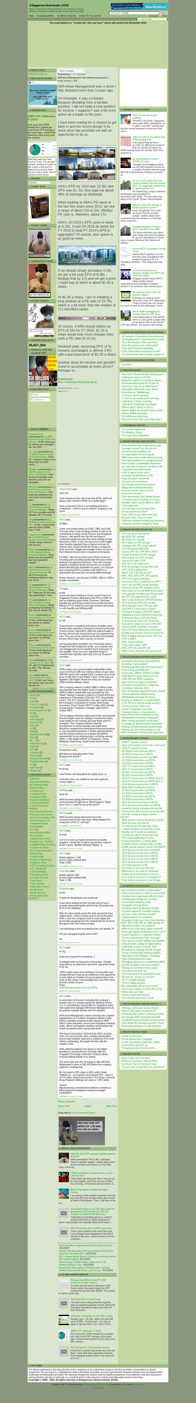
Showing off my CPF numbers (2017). (141, 588)
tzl (30, 600)
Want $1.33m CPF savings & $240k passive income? (147, 206)
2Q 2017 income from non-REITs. (139, 772)
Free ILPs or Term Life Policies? (138, 868)
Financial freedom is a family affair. (139, 841)
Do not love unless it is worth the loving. (142, 989)
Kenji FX (34, 722)
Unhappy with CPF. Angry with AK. (139, 545)
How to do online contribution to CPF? (141, 582)
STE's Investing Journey (42, 865)
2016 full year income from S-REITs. (140, 784)
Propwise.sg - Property (41, 841)
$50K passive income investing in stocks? (143, 820)
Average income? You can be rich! (139, 448)
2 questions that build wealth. (137, 469)
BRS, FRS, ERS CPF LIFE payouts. (140, 576)
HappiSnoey (35, 534)
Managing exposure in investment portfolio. (144, 962)
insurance (127, 364)
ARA (65, 391)
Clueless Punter (38, 794)
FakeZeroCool (36, 434)
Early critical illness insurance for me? (141, 351)
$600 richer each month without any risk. (142, 457)
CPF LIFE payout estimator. (136, 579)
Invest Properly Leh (40, 820)
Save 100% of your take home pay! (139, 514)
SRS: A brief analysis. (133, 642)
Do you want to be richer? (135, 511)
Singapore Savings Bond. (135, 905)
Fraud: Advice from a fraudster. (137, 1039)
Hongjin (33, 469)
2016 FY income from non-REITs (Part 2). (143, 778)
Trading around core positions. (137, 917)
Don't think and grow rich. (135, 971)
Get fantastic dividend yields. (136, 902)
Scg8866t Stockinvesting (42, 844)
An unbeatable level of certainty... (139, 454)
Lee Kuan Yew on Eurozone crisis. (139, 1064)
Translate (81, 74)
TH (30, 519)
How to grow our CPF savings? (138, 558)
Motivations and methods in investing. (141, 956)
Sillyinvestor (65, 489)
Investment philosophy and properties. (141, 661)
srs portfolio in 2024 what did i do (42, 522)
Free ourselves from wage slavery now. (142, 445)
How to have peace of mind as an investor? (144, 893)
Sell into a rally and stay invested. (139, 914)
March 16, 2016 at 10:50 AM (69, 991)
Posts (165, 16)
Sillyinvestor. (36, 853)
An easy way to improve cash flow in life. (142, 466)
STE (32, 749)
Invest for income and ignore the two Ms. (142, 808)
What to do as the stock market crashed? (142, 929)
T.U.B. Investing (38, 871)
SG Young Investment (41, 850)
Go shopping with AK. (45, 16)
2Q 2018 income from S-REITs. (137, 763)
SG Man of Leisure (39, 847)
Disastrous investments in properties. (140, 685)
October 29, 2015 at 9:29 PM (70, 612)
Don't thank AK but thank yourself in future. (143, 1023)
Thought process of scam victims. (139, 1048)
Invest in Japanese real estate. (137, 709)
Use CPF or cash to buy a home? (139, 609)
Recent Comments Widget (47, 689)
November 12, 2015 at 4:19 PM (70, 785)
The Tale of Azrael (39, 877)
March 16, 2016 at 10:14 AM (69, 942)
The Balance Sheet (132, 432)
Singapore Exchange (41, 859)
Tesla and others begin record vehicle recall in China (85, 1245)
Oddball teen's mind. (40, 838)
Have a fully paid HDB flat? (136, 670)
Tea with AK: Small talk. (66, 16)
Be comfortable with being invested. (140, 986)
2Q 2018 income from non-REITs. (139, 760)
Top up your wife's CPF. (134, 561)
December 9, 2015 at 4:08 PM (70, 808)
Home (31, 16)
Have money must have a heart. (138, 998)
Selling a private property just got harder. (142, 726)
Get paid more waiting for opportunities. (142, 944)
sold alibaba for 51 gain (41, 617)
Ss (30, 585)
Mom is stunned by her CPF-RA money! (142, 600)
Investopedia (36, 826)
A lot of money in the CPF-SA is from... (141, 621)
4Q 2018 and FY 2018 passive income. (90, 1347)
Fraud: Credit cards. (132, 1036)
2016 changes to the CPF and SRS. (140, 606)
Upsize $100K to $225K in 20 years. (140, 627)
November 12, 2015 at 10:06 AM (71, 745)
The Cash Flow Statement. (135, 435)
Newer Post (64, 1106)
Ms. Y (33, 740)
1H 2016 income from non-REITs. (139, 790)
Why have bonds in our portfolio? (138, 926)
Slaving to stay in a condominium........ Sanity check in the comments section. (140, 713)
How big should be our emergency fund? (142, 460)
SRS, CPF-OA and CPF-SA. (136, 648)
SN (30, 660)
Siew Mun (64, 871)
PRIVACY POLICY (38, 74)
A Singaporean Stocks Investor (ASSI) (49, 5)
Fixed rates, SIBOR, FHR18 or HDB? (141, 673)
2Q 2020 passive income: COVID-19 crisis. (145, 160)
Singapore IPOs (38, 862)
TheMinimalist (37, 761)
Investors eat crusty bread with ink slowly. (143, 896)
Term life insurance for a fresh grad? (140, 345)
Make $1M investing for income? (138, 787)
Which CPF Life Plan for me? (137, 573)
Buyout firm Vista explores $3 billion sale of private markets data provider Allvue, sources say (84, 1269)
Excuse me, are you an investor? (138, 977)
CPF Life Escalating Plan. (135, 570)
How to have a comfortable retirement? (141, 463)
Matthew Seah (37, 734)
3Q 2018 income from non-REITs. (139, 751)
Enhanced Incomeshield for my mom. (141, 874)
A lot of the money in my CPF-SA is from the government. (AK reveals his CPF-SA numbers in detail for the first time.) (93, 1211)
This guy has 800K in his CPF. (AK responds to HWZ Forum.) (88, 1281)
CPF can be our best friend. (136, 533)
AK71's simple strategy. (134, 980)
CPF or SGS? (129, 639)
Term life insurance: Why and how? (140, 342)
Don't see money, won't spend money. (141, 496)
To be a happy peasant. (134, 983)
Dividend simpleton (40, 800)
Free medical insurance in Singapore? (141, 877)
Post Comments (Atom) (83, 1113)
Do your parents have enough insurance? (143, 354)
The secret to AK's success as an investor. (143, 811)
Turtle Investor (37, 883)
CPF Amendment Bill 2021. (136, 548)
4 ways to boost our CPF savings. (139, 554)
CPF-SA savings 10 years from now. (140, 567)
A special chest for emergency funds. (140, 523)
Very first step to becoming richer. (138, 508)
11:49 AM (76, 388)
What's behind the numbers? (38, 896)
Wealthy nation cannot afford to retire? (141, 502)
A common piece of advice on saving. (141, 499)
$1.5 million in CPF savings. (136, 542)
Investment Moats (39, 823)
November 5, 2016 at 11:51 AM (70, 1096)
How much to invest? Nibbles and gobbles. (143, 941)
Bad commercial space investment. (139, 682)
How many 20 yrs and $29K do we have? (143, 591)
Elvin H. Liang (37, 704)
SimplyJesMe (37, 856)
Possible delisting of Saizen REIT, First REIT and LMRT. (146, 228)
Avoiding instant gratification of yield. (140, 908)
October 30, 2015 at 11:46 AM (70, 660)
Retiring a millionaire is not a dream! (140, 1008)
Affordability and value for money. (139, 697)
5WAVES (34, 779)
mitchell (32, 487)
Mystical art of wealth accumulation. (140, 832)
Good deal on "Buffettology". (136, 392)
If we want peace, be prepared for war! (141, 974)
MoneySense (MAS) (40, 832)
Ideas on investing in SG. (42, 817)
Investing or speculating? (134, 664)
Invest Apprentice (38, 710)
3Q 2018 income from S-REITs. (137, 754)
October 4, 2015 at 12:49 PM (70, 584)
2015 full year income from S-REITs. (140, 802)
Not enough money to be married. (139, 484)
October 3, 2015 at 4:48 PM (69, 515)
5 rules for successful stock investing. (141, 398)
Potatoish (64, 888)
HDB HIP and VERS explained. (138, 679)
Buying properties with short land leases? (143, 667)
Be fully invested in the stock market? (141, 965)
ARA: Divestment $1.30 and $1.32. (78, 382)
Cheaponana (36, 791)
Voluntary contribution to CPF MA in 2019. (92, 1316)
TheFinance (36, 880)
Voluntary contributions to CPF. (137, 475)
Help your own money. (41, 814)
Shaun (32, 615)
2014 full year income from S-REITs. (140, 853)
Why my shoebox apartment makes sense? (144, 691)
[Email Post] (79, 388)
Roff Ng (63, 790)
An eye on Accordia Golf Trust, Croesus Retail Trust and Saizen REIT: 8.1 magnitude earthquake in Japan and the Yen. (148, 184)
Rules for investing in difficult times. (140, 1061)
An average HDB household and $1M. (141, 1017)
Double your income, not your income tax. (143, 633)
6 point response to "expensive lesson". (142, 935)
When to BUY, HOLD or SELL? (137, 407)
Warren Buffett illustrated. (134, 413)
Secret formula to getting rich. (137, 451)
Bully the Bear (37, 788)
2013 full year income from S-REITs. (140, 856)
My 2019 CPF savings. (133, 536)
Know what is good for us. (135, 1045)
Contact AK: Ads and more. (90, 16)
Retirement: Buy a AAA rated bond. (139, 618)
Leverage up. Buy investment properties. (142, 723)
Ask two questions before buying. (139, 694)
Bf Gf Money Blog (39, 785)
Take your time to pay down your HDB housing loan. (148, 138)
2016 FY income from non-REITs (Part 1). (143, 781)
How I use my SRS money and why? (140, 585)
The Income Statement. (133, 429)
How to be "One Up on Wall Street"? (140, 386)
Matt (32, 731)
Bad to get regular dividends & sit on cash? (143, 932)
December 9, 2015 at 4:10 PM (70, 826)
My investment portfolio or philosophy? (141, 890)
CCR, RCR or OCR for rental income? (141, 703)
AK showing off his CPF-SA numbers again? (146, 293)
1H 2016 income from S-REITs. (137, 793)
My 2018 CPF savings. (133, 539)
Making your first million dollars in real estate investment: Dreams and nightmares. (142, 731)
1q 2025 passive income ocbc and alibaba (42, 439)
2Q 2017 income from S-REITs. (137, 775)
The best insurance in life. (135, 865)
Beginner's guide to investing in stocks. (141, 380)
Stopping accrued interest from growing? (142, 615)
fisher (32, 549)
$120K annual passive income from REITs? (144, 847)
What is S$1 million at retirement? (139, 1011)
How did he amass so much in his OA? (141, 624)
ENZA (33, 695)
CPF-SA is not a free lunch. (136, 564)
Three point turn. (130, 505)
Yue (31, 675)
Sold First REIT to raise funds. (86, 1299)
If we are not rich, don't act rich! (137, 490)
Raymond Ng (36, 743)
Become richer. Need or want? (137, 517)
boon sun (34, 767)
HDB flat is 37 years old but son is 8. (140, 676)
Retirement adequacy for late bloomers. (142, 1026)
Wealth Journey (38, 892)
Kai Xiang (35, 719)
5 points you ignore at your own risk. (140, 835)
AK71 (62, 519)
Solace (33, 755)
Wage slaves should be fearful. (137, 487)
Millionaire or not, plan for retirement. (140, 871)
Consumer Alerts (38, 797)
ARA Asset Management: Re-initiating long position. (83, 77)
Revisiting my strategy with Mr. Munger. (141, 950)
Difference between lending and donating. (143, 520)
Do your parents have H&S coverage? (141, 938)
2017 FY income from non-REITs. (139, 766)
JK (31, 713)
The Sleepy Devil (39, 874)
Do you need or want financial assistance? (143, 1067)
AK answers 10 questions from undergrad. (143, 336)
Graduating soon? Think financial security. (143, 339)
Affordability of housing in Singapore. (140, 717)
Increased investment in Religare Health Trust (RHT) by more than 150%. (148, 273)
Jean (32, 716)
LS (31, 728)
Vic (31, 764)
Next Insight (36, 835)
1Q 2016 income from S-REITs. (137, 799)
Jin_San (33, 452)
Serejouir (34, 752)
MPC (31, 567)
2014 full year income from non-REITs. (141, 850)
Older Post (111, 1106)
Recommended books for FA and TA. (140, 383)
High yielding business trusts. (137, 959)
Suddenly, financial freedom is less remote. (143, 1020)
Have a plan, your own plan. (136, 1058)
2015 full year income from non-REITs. (78, 987)
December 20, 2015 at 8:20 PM (70, 884)
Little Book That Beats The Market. (139, 404)
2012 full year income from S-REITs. (140, 859)
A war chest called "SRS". (135, 645)
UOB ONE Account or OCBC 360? (139, 947)
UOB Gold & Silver (39, 886)
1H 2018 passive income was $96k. (140, 757)
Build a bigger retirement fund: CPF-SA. (142, 636)
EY (31, 698)
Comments (154, 16)
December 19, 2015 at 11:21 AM (71, 866)
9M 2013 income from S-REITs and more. (91, 1228)
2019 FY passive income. (135, 742)
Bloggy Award (98, 1388)
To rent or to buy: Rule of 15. (136, 706)
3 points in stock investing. (135, 395)
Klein (32, 725)
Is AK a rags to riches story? (136, 472)
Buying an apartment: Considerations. (141, 700)
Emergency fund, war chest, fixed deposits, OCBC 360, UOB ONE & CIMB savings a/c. (143, 921)
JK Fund (34, 829)
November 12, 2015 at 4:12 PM (70, 760)
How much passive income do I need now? (144, 745)
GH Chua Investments (41, 811)
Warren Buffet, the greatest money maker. (143, 410)
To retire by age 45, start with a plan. (140, 826)
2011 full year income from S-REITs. (140, 862)
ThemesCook (139, 1384)
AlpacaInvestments (39, 782)
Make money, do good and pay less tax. (142, 651)
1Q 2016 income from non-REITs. (139, 796)
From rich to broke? (132, 493)
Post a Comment (66, 1101)
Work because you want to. (135, 823)
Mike (32, 737)
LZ (30, 504)
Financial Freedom (39, 803)
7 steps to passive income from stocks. (141, 829)
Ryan (32, 746)
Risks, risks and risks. (133, 992)
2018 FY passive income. (135, 748)
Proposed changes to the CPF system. (141, 612)
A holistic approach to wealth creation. (141, 911)
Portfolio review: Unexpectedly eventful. (142, 844)
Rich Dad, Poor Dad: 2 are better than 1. (142, 419)
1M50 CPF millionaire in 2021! (86, 1331)
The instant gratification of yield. (138, 838)
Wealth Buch (36, 889)
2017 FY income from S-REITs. (137, 769)
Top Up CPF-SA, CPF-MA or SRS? (140, 551)
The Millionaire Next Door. (135, 416)
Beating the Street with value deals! (140, 389)
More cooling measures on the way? (140, 720)
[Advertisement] (98, 46)
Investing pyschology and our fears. (140, 899)
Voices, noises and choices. (136, 995)
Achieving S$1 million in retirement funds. (143, 1014)
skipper (33, 770)
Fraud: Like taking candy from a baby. (141, 1042)
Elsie (32, 701)
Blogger (122, 1384)
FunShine (35, 707)
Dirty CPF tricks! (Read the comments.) (141, 630)
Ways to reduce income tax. (136, 478)
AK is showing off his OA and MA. (139, 603)
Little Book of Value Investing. (137, 401)
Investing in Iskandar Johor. (136, 688)
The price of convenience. (135, 481)
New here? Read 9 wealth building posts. (143, 374)
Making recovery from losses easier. (140, 968)
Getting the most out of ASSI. (136, 377)
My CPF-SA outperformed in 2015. (139, 597)
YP (60, 589)
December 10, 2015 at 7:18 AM (70, 848)
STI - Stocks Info (38, 868)
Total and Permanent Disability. (138, 348)
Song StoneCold (38, 758)
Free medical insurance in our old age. (141, 880)
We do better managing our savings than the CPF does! (146, 312)
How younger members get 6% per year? (142, 594)
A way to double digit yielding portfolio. (141, 953)
